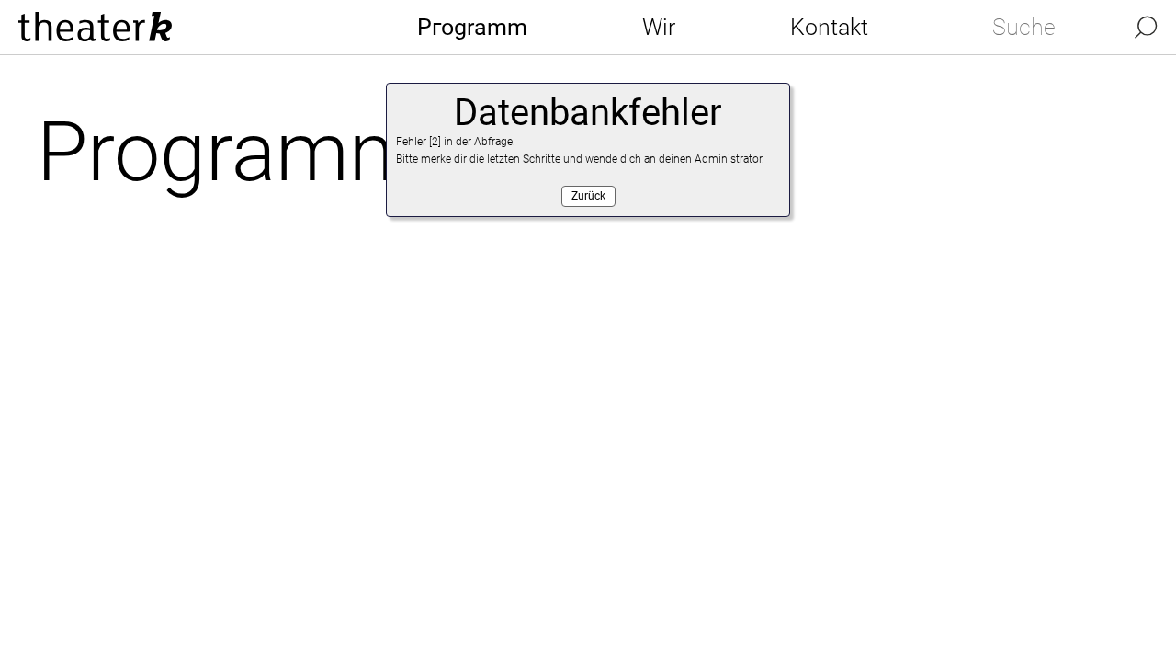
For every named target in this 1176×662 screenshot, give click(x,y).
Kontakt (829, 27)
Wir (658, 27)
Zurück (588, 195)
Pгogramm (472, 27)
